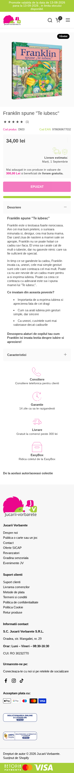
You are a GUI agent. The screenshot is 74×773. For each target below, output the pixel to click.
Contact (8, 543)
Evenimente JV (13, 563)
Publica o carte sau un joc (20, 537)
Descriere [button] (14, 207)
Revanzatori (11, 553)
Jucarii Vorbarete (48, 753)
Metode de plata (13, 592)
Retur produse (12, 612)
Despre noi (10, 532)
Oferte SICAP (12, 547)
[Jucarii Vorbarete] (12, 20)
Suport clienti (11, 582)
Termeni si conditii (15, 597)
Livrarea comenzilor (16, 587)
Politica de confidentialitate (20, 602)
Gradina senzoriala (15, 558)
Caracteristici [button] (16, 355)
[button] (49, 20)
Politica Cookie (13, 607)
